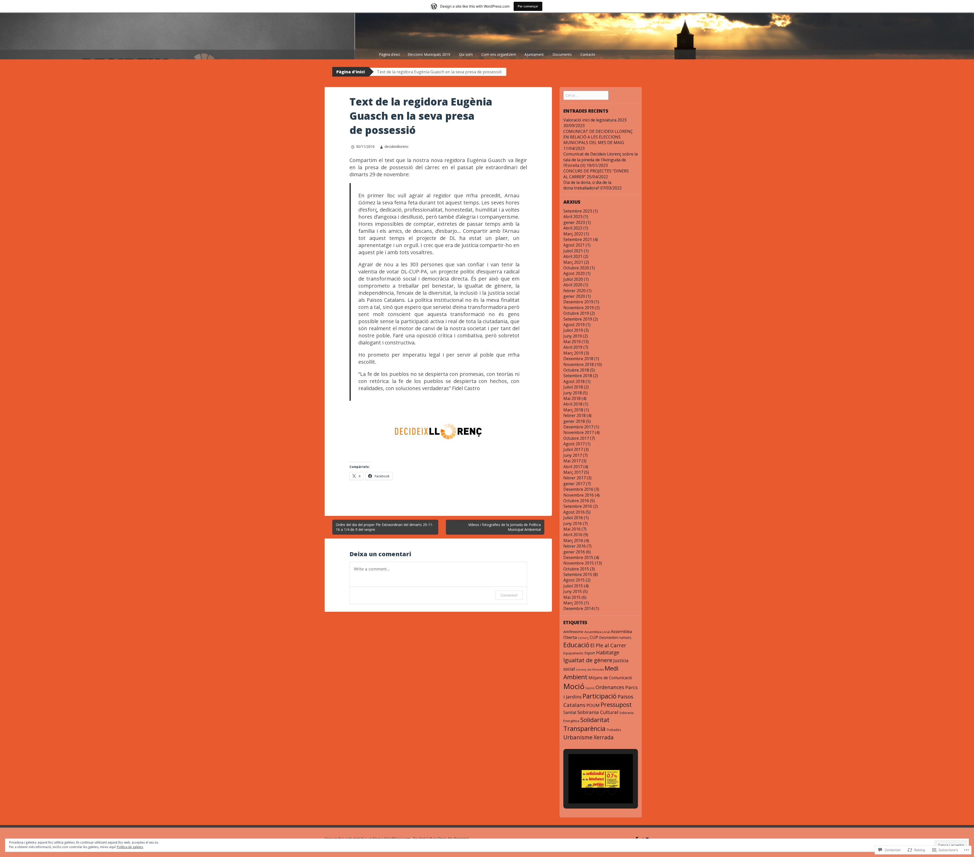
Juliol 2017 (573, 449)
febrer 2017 (574, 478)
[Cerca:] (585, 95)
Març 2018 (573, 410)
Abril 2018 (572, 404)
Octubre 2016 (576, 500)
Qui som (466, 54)
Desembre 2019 (578, 302)
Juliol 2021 (573, 251)
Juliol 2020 (573, 279)
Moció (573, 686)
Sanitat (569, 712)
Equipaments (573, 653)
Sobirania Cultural (597, 712)
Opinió (590, 688)
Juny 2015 (572, 591)
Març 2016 (573, 540)
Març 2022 (573, 234)
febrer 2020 (574, 290)
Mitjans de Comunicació (610, 677)
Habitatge (607, 652)
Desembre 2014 (578, 608)
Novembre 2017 (578, 432)
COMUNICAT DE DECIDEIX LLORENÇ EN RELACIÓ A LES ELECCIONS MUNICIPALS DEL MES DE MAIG (598, 137)
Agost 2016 (574, 512)
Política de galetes (130, 847)
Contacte (587, 54)
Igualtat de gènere (587, 660)
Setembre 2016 (577, 506)
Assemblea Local (597, 631)
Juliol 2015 (573, 586)
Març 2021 (573, 262)
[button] (589, 790)
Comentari (508, 595)
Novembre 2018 (578, 364)
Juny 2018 (572, 393)
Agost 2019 (574, 324)
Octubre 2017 (576, 438)
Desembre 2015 (578, 557)
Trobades (613, 729)
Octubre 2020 (576, 268)
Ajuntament (534, 54)
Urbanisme (578, 737)
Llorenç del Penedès (590, 669)
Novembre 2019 (578, 307)
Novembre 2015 (578, 563)
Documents (562, 54)
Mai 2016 (572, 529)
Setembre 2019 (577, 319)
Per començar (528, 6)
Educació (576, 644)
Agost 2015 (574, 580)
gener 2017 (574, 483)
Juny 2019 (572, 336)
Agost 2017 (574, 444)
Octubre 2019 (576, 313)
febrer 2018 (574, 415)
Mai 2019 (572, 341)
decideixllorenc (397, 146)
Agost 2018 (574, 381)
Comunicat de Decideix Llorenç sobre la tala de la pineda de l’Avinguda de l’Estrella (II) (600, 159)
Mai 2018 (572, 398)
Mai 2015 (572, 597)
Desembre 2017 (578, 427)
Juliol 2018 (573, 387)
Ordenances (610, 687)
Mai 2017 (572, 461)
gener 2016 (574, 552)
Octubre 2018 (576, 370)
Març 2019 (573, 353)
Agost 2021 (574, 245)
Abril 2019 (572, 347)
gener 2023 (574, 222)
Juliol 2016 (573, 517)
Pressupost (616, 705)
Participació (600, 696)
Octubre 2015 (576, 569)
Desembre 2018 (578, 358)
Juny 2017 (572, 455)
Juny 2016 (572, 523)
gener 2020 (574, 296)
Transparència (584, 728)
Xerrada (604, 737)
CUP (594, 637)
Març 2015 (573, 603)
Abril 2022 (572, 228)
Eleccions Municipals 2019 (429, 54)
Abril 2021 (572, 256)
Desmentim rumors (615, 637)
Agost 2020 (574, 273)
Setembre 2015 (577, 574)
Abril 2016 (572, 534)
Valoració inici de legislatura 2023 (595, 120)
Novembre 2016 (578, 495)
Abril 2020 (572, 285)
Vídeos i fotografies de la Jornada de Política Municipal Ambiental (504, 527)
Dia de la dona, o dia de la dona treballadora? (587, 185)
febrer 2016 (574, 546)
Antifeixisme (573, 631)
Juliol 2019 (573, 330)
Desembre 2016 (578, 489)
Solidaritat (595, 719)
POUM (593, 705)
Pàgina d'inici (389, 54)
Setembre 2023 (577, 211)
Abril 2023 (572, 216)
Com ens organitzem (498, 54)
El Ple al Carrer (608, 645)
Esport (589, 653)
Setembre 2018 (577, 375)
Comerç (583, 638)
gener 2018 (574, 421)
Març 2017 (573, 472)
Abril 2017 (572, 466)
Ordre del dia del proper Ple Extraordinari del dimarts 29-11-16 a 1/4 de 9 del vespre (384, 527)
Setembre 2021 (577, 239)
